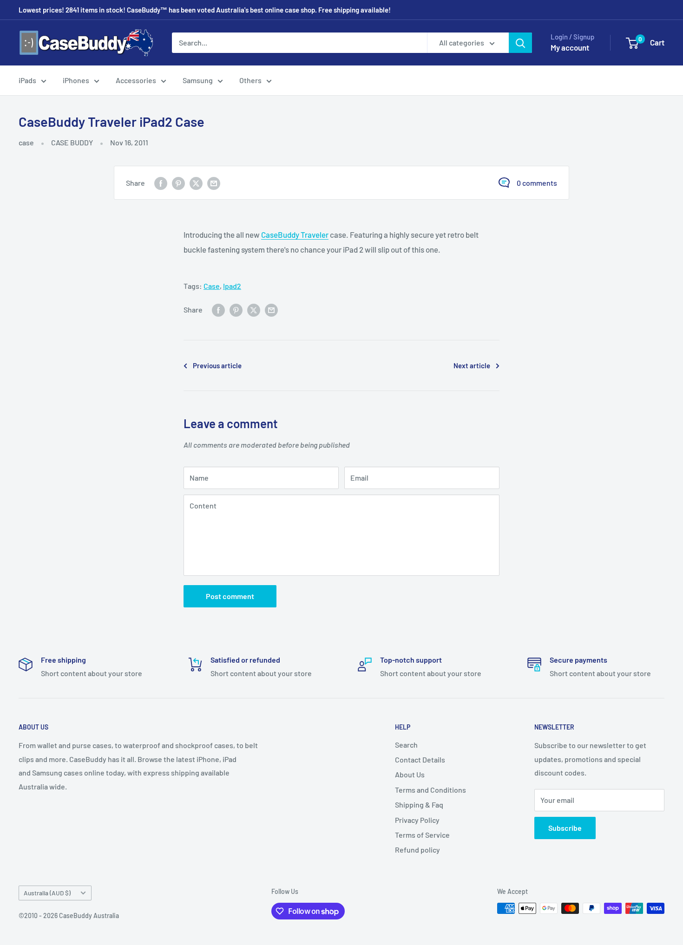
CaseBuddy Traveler (294, 234)
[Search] (520, 43)
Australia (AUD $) (47, 893)
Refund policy (417, 849)
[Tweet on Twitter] (196, 183)
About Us (410, 774)
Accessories (136, 80)
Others (250, 80)
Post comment (230, 596)
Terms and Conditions (430, 789)
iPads (27, 80)
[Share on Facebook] (160, 183)
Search (406, 744)
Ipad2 (232, 285)
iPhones (76, 80)
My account (570, 47)
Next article (471, 365)
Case (212, 285)
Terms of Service (422, 834)
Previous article (217, 365)
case (26, 142)
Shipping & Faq (419, 804)
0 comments (537, 182)
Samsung (198, 80)
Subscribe (565, 827)
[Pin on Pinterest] (178, 183)
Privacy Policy (417, 819)
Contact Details (420, 759)
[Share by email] (213, 183)
